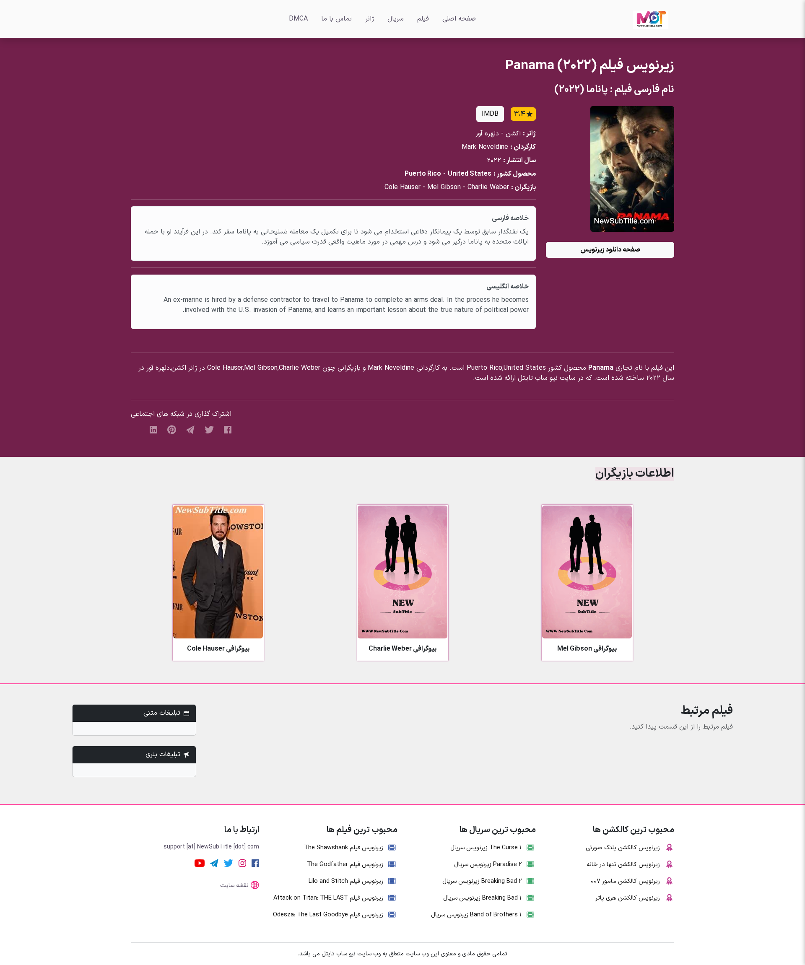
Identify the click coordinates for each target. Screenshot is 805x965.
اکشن (513, 134)
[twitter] (209, 429)
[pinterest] (171, 429)
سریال (395, 19)
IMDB (490, 114)
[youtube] (200, 862)
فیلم (423, 19)
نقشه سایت (234, 885)
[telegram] (190, 429)
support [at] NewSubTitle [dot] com (211, 847)
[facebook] (227, 429)
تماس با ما (336, 19)
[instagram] (242, 862)
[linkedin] (153, 429)
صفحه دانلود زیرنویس (610, 250)
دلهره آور (487, 134)
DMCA (298, 19)
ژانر (369, 19)
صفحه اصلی (459, 19)
